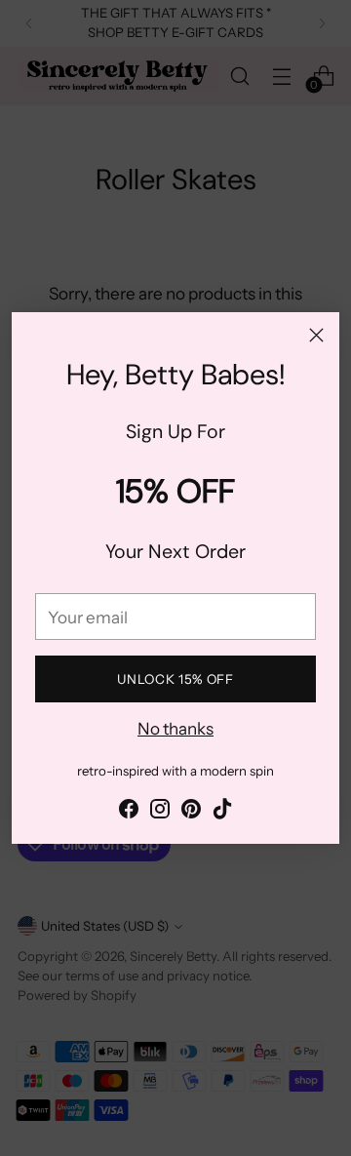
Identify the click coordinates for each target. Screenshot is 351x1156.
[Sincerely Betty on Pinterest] (191, 812)
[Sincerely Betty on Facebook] (128, 812)
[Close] (316, 335)
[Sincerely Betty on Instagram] (160, 812)
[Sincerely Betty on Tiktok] (222, 812)
